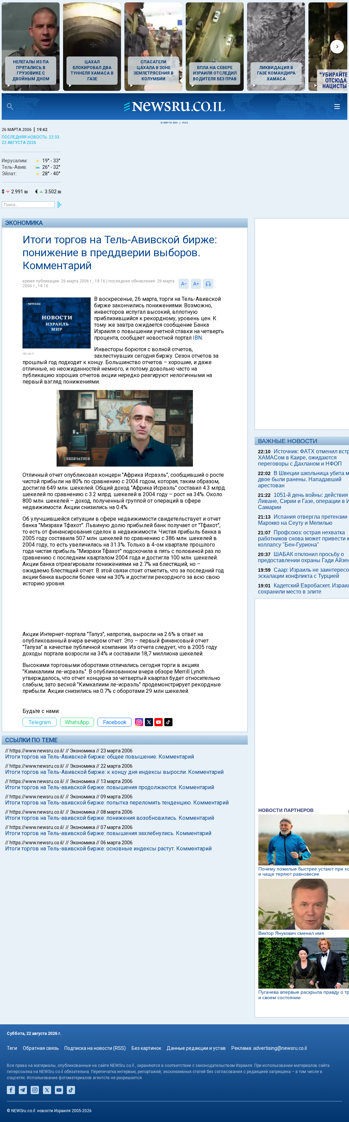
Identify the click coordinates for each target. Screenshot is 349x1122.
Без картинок (146, 1048)
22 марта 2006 (117, 766)
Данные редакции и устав (196, 1048)
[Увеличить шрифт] (196, 284)
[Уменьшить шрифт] (184, 284)
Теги (12, 1048)
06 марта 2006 (117, 842)
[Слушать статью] (215, 284)
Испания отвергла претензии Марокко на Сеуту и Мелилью (302, 520)
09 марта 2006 (117, 796)
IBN (197, 338)
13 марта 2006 (117, 781)
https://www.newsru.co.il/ (37, 750)
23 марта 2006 (117, 750)
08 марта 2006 (117, 812)
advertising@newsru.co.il (280, 1048)
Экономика (24, 222)
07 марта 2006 (117, 827)
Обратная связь (41, 1048)
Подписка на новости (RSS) (95, 1048)
